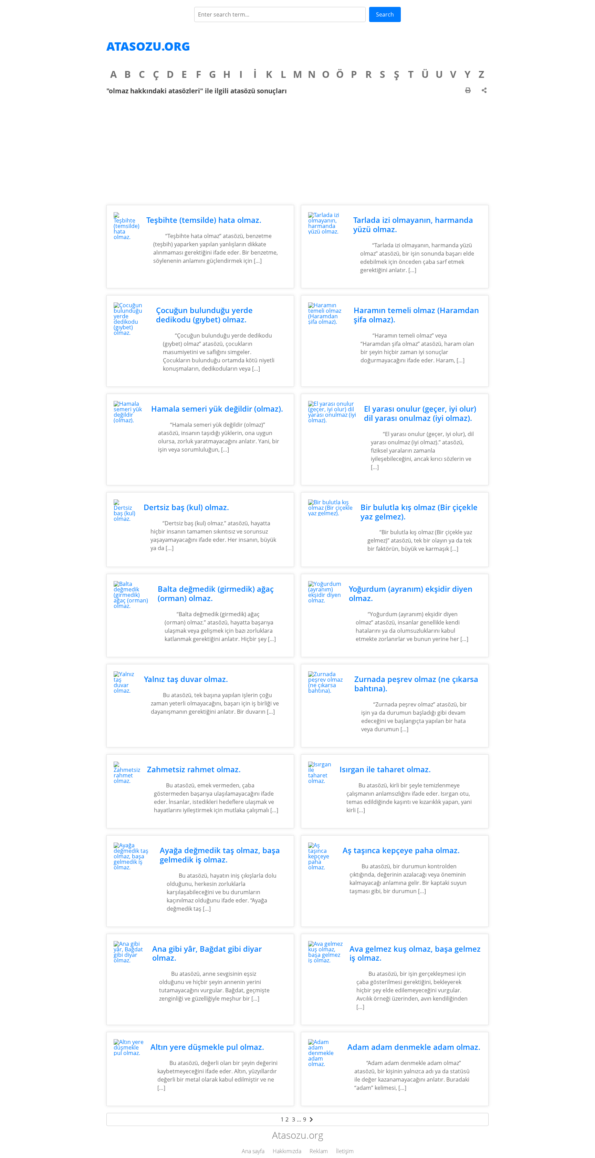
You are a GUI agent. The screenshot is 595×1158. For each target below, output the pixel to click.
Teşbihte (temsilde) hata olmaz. (203, 220)
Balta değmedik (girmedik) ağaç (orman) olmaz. (216, 593)
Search (385, 14)
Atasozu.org (148, 46)
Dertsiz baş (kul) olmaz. (186, 507)
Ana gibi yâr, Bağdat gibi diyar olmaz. (207, 953)
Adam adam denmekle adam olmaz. (413, 1047)
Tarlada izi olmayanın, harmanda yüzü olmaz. (413, 225)
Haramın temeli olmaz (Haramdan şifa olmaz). (416, 315)
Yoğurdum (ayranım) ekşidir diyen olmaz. (410, 593)
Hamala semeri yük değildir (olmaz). (217, 408)
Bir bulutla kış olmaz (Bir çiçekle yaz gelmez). (419, 512)
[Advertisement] (297, 150)
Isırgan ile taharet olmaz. (385, 769)
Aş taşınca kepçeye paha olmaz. (401, 850)
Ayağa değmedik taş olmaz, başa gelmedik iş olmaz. (220, 855)
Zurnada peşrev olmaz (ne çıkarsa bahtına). (416, 684)
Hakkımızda (287, 1151)
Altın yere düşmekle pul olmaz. (207, 1047)
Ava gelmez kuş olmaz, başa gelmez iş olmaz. (415, 953)
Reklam (319, 1151)
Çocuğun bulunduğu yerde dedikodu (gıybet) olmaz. (204, 315)
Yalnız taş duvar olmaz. (186, 679)
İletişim (345, 1151)
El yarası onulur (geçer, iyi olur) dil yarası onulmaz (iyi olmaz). (420, 413)
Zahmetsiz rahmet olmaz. (194, 769)
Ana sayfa (253, 1151)
